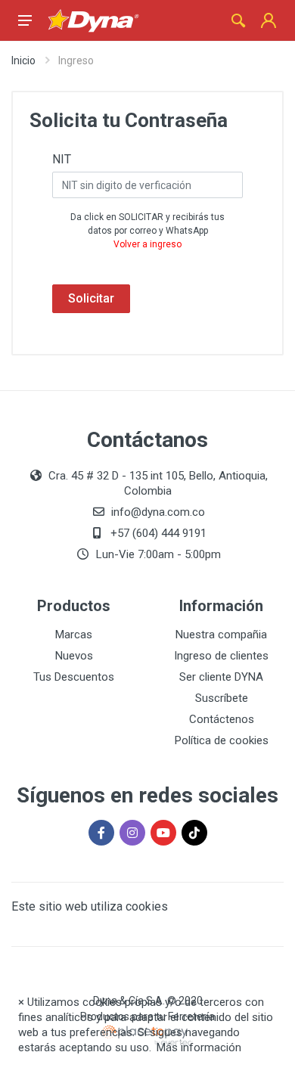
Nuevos (74, 656)
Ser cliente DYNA (221, 677)
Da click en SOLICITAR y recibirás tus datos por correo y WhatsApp (147, 231)
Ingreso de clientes (221, 656)
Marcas (73, 634)
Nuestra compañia (221, 634)
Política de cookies (222, 740)
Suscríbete (221, 698)
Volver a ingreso (147, 244)
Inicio (23, 60)
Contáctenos (221, 719)
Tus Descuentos (73, 677)
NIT (61, 159)
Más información (199, 1047)
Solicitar (91, 298)
